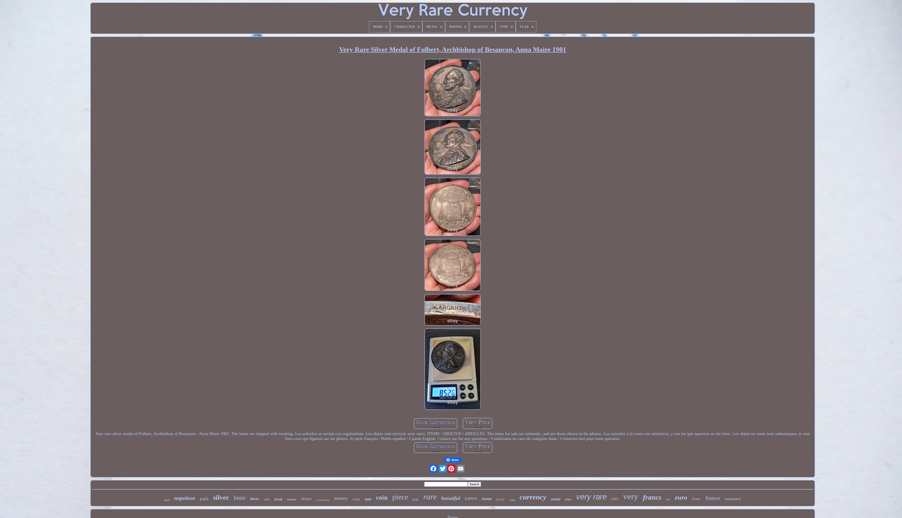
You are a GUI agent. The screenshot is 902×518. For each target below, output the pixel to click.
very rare (591, 496)
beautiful (450, 498)
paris (204, 498)
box (668, 499)
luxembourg (322, 499)
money (341, 498)
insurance (733, 498)
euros (471, 497)
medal (555, 499)
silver (221, 497)
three (254, 498)
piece (400, 497)
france (712, 498)
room (487, 498)
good (167, 500)
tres (614, 498)
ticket (568, 499)
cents (356, 499)
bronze (291, 499)
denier (306, 499)
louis (239, 497)
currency (533, 497)
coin (382, 497)
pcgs (416, 499)
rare (430, 496)
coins (512, 499)
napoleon (184, 498)
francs (652, 497)
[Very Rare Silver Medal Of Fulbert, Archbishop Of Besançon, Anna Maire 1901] (452, 88)
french (500, 499)
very (630, 496)
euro (681, 497)
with (267, 499)
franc (696, 499)
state (368, 499)
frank (278, 499)
